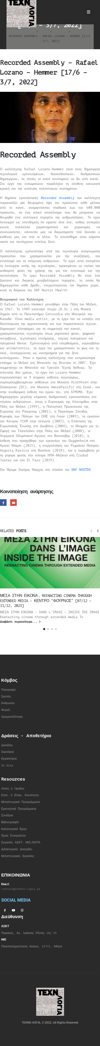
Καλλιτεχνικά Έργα (13, 829)
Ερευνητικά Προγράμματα (18, 808)
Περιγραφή (8, 689)
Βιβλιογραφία (10, 822)
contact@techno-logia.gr (20, 889)
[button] (91, 530)
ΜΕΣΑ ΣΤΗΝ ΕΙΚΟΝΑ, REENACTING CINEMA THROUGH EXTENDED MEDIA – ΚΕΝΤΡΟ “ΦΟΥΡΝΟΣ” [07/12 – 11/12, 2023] (46, 601)
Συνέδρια (7, 815)
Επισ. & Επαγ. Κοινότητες (20, 795)
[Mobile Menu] (88, 12)
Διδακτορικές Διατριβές (16, 849)
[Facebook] (4, 910)
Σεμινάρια (7, 752)
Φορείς (5, 710)
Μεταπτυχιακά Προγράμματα (20, 802)
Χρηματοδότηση (12, 716)
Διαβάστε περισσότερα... (19, 621)
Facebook (3, 502)
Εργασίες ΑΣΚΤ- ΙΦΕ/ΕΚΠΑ (20, 842)
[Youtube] (13, 910)
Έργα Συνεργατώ (12, 835)
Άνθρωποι (8, 703)
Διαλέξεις (7, 745)
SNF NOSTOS (81, 469)
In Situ (7, 765)
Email (13, 502)
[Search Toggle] (76, 12)
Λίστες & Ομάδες (13, 788)
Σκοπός (6, 696)
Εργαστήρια (9, 758)
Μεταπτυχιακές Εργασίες (17, 856)
